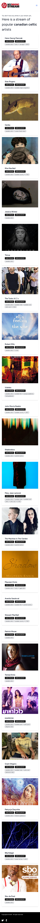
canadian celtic (25, 24)
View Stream (9, 41)
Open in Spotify (20, 41)
